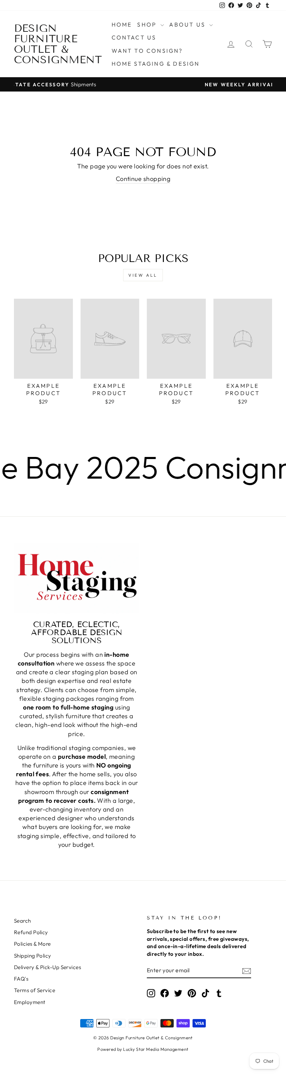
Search (22, 920)
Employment (29, 1002)
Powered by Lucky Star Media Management (142, 1049)
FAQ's (21, 978)
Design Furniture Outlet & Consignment (58, 44)
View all (143, 275)
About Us (188, 24)
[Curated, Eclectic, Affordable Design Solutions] (76, 578)
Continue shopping (143, 179)
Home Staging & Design (156, 63)
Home (122, 24)
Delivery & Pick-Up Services (47, 967)
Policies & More (32, 943)
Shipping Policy (32, 955)
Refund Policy (31, 932)
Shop (148, 24)
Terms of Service (34, 990)
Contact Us (134, 37)
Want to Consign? (147, 50)
